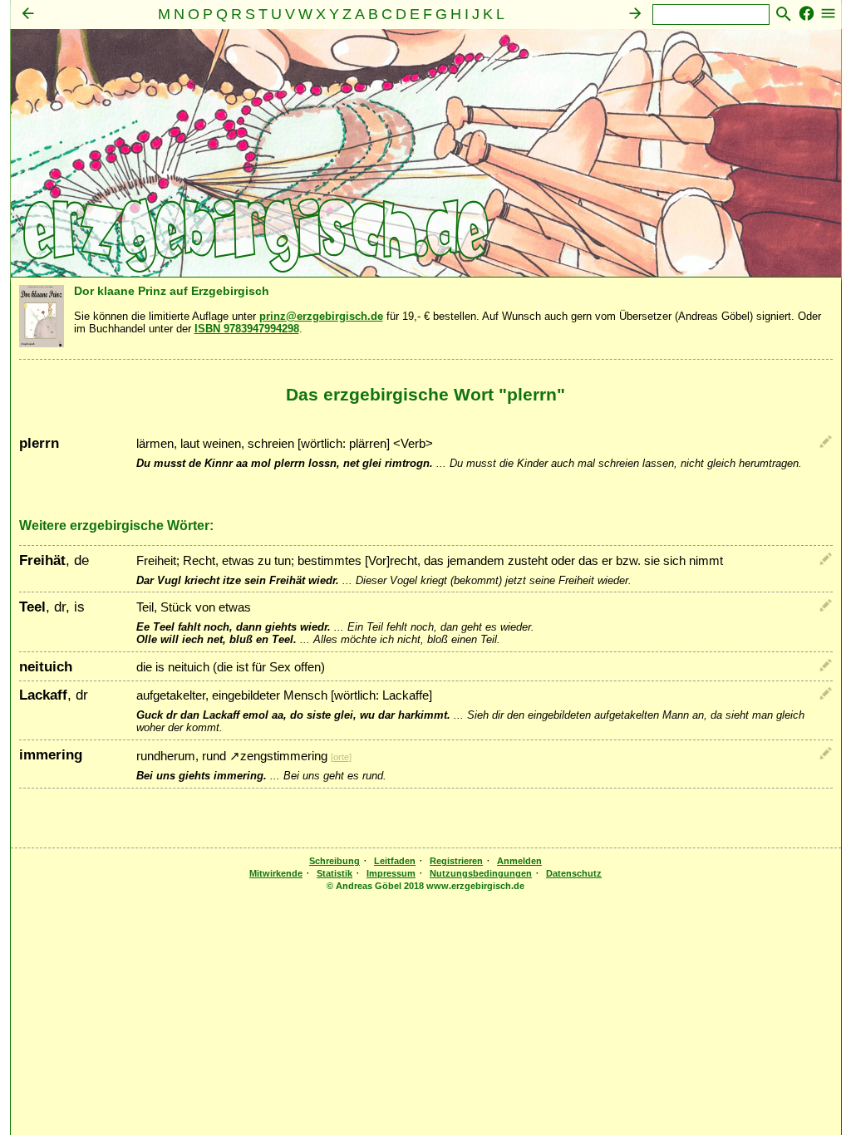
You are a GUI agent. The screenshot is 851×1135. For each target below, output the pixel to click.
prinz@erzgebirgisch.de (321, 316)
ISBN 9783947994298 (246, 328)
